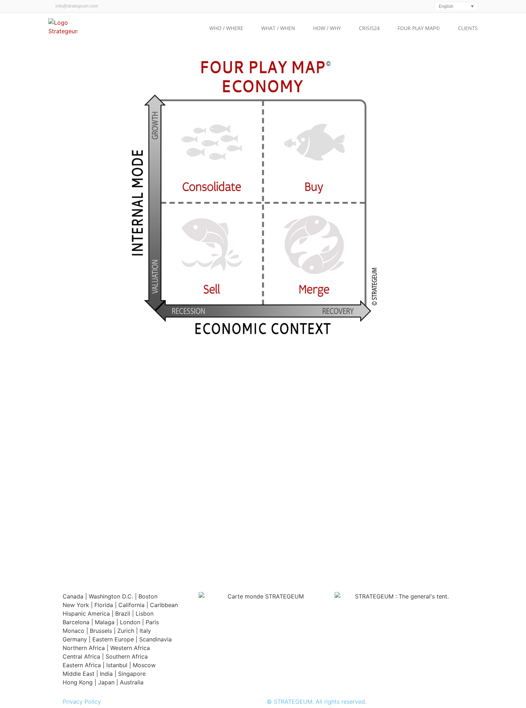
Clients (468, 28)
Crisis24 (369, 28)
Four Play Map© (419, 28)
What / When (278, 28)
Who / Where (226, 28)
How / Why (327, 28)
